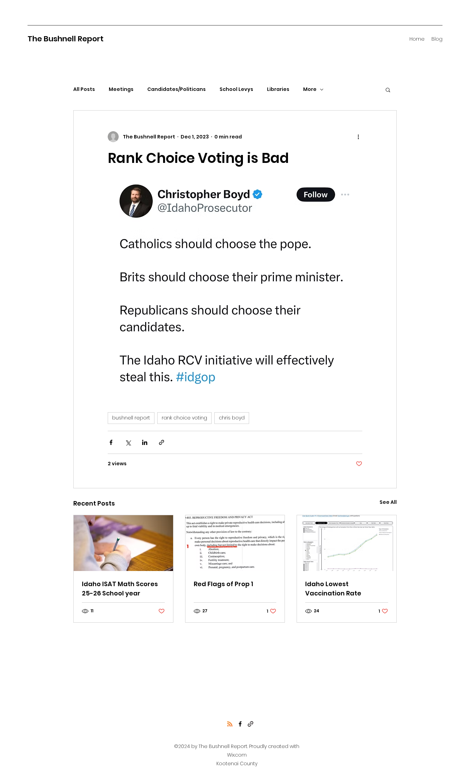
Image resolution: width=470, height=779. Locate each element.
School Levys (236, 89)
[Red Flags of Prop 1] (235, 543)
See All (388, 502)
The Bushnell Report (66, 38)
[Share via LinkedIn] (144, 442)
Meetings (121, 89)
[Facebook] (240, 723)
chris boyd (232, 417)
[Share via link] (161, 442)
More (310, 89)
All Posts (84, 89)
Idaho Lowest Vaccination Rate (333, 589)
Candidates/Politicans (176, 89)
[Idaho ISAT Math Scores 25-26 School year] (123, 543)
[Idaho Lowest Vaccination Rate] (346, 543)
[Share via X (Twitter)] (128, 442)
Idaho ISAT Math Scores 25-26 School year (120, 589)
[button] (388, 89)
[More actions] (358, 137)
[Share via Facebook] (111, 442)
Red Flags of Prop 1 (223, 584)
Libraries (278, 89)
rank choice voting (184, 417)
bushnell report (131, 417)
